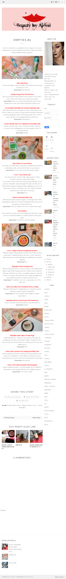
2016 (47, 277)
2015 (47, 280)
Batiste (46, 306)
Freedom (47, 348)
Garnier (29, 405)
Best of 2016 (20, 353)
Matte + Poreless (49, 386)
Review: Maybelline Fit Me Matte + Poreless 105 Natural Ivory (55, 228)
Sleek (46, 417)
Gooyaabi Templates (28, 576)
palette (46, 407)
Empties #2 (55, 211)
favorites (47, 341)
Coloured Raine (49, 320)
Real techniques (49, 410)
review (46, 414)
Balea (14, 405)
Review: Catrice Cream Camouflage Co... (8, 446)
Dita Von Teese (49, 324)
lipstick (46, 376)
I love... (35, 405)
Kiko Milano (48, 362)
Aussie (46, 299)
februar (50, 272)
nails (45, 397)
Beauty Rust (48, 310)
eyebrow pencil (49, 334)
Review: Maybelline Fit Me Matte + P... (36, 446)
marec (50, 269)
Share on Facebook (14, 397)
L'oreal (40, 405)
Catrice (19, 405)
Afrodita (9, 405)
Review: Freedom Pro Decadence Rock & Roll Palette (56, 198)
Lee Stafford (48, 369)
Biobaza (46, 313)
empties (24, 405)
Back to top (59, 577)
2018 (47, 259)
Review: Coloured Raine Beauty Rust (55, 166)
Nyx (45, 403)
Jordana (46, 358)
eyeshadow (47, 337)
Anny (46, 292)
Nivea (46, 400)
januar (50, 275)
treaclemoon (48, 421)
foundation (47, 344)
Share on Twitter (32, 397)
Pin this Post (23, 400)
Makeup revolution (50, 379)
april (49, 264)
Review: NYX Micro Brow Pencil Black (56, 180)
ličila (45, 372)
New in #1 (19, 445)
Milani (46, 393)
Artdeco (46, 296)
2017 (47, 262)
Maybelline (22, 407)
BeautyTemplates (11, 576)
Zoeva (46, 424)
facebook (52, 151)
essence (47, 331)
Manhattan (47, 383)
